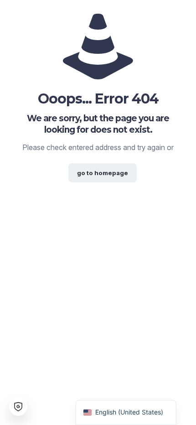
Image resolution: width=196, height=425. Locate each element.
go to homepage (102, 172)
